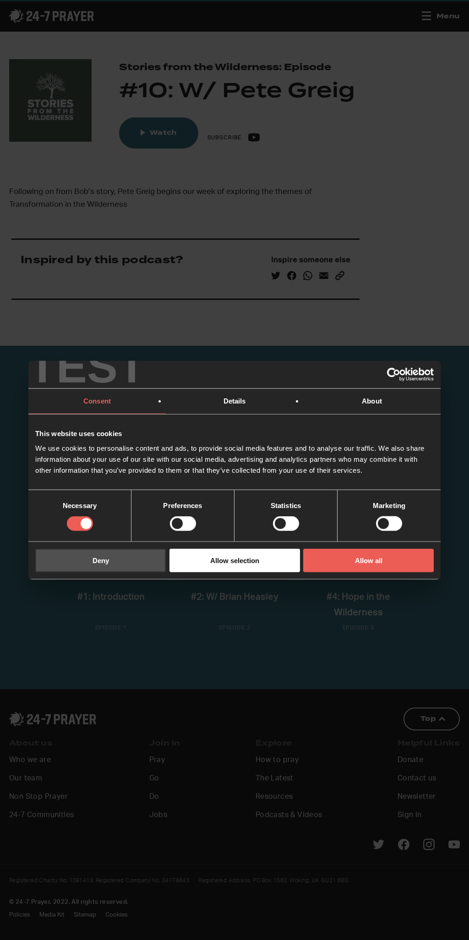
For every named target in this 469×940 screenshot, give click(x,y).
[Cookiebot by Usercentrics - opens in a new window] (394, 375)
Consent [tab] (97, 401)
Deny (101, 560)
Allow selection (234, 560)
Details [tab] (235, 401)
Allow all (368, 560)
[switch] (183, 523)
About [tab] (372, 401)
